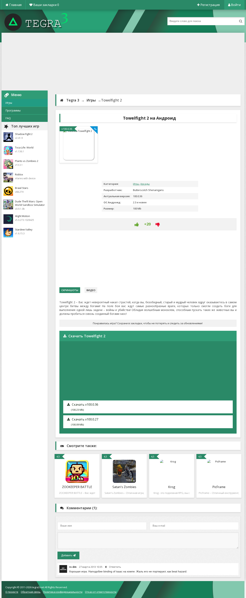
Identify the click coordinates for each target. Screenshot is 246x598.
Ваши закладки (45, 5)
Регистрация (210, 5)
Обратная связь (31, 592)
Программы (13, 110)
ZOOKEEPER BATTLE (77, 487)
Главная (15, 5)
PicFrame (218, 487)
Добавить (67, 555)
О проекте (11, 592)
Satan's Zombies (124, 487)
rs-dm (72, 567)
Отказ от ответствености (100, 592)
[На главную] (40, 21)
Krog (171, 487)
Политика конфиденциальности (62, 592)
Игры (8, 103)
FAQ (8, 118)
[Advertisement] (123, 62)
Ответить (115, 567)
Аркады (145, 184)
